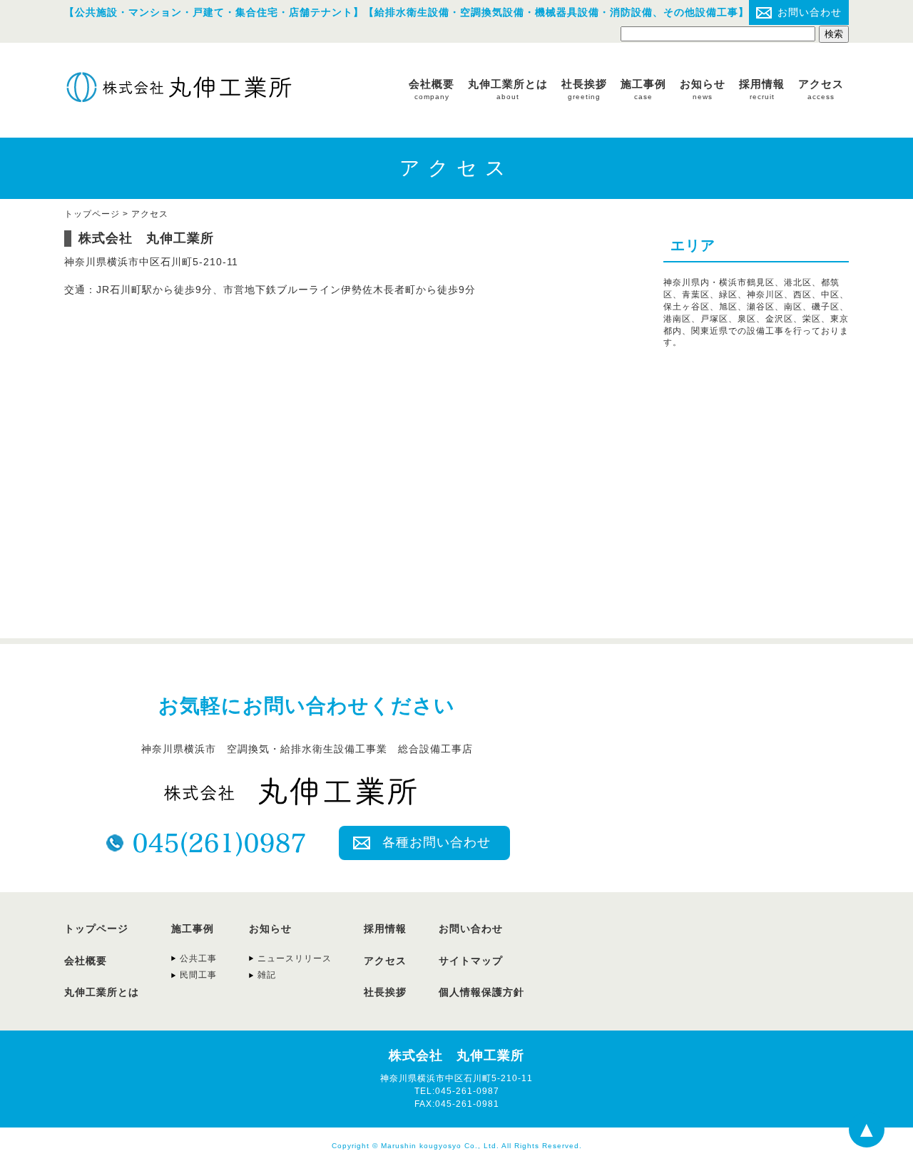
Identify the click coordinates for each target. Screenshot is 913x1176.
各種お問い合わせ (436, 842)
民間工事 (198, 975)
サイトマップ (471, 960)
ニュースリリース (294, 958)
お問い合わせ (809, 12)
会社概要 (431, 89)
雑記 (266, 975)
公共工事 (198, 958)
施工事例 (643, 89)
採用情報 (762, 89)
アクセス (821, 89)
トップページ (96, 928)
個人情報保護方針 (481, 992)
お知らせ (702, 89)
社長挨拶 (584, 89)
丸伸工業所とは (508, 89)
